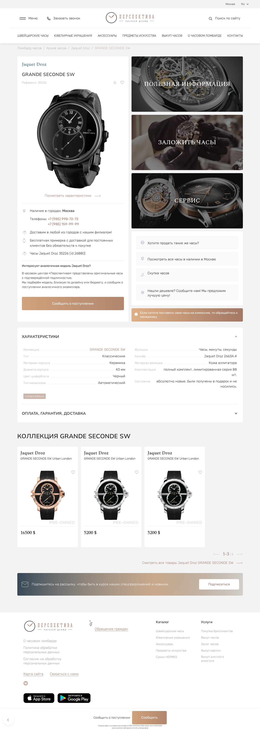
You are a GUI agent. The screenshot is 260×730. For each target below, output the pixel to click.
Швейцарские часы (33, 35)
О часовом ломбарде (205, 35)
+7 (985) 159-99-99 (63, 224)
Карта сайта (33, 674)
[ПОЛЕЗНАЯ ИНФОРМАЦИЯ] (187, 111)
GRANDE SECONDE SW (107, 349)
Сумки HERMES (166, 657)
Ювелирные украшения (73, 35)
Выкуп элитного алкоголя (212, 659)
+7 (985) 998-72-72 (63, 219)
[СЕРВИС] (187, 227)
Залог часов (210, 644)
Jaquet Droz (34, 64)
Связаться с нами (64, 674)
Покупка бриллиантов (217, 631)
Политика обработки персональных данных (41, 650)
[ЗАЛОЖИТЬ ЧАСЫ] (187, 169)
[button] (29, 18)
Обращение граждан (111, 629)
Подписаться (219, 584)
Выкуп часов (172, 35)
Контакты (235, 35)
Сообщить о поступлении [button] (73, 303)
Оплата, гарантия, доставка (54, 413)
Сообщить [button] (149, 717)
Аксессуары (107, 35)
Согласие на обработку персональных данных (42, 661)
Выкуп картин (211, 650)
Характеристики (40, 336)
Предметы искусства (139, 35)
